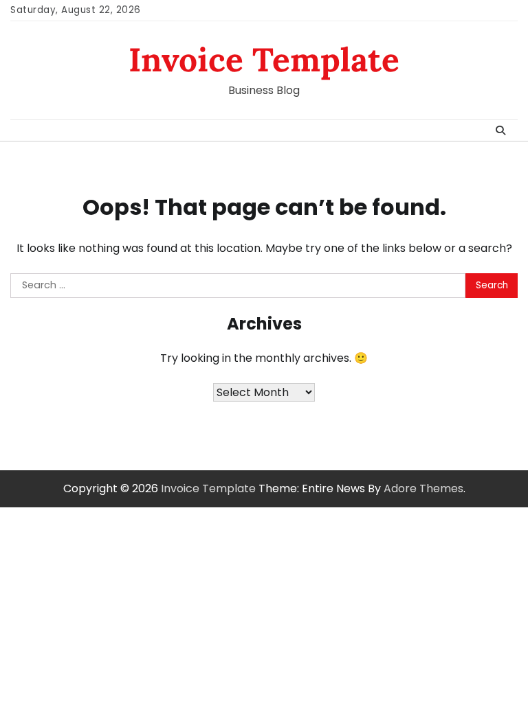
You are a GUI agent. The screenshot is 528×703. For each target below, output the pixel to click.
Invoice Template (264, 59)
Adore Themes (423, 488)
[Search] (500, 130)
